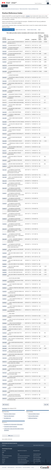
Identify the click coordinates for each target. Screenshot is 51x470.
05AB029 (4, 332)
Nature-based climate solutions (38, 445)
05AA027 (4, 83)
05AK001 (4, 41)
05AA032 (4, 53)
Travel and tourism (5, 457)
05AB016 (4, 198)
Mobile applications (11, 467)
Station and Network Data (33, 8)
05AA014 (4, 124)
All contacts (4, 450)
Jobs (2, 454)
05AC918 (4, 180)
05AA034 (4, 153)
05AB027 (4, 298)
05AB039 (4, 260)
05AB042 (4, 323)
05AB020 (4, 203)
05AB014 (4, 166)
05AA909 (4, 118)
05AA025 (4, 77)
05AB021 (4, 266)
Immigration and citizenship (7, 455)
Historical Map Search (33, 416)
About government (36, 450)
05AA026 (4, 81)
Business (3, 459)
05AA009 (4, 90)
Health (3, 462)
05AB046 (4, 274)
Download (4, 408)
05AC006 (4, 177)
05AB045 (4, 319)
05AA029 (4, 87)
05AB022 (4, 302)
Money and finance (36, 455)
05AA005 (4, 127)
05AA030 (4, 112)
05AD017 (4, 354)
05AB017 (4, 244)
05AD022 (4, 380)
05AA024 (4, 57)
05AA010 (4, 147)
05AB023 (4, 287)
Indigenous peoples (36, 459)
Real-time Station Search (9, 413)
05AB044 (4, 315)
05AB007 (4, 61)
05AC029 (4, 188)
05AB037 (4, 256)
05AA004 (4, 156)
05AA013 (4, 104)
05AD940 (4, 376)
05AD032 (4, 338)
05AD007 (4, 67)
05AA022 (4, 137)
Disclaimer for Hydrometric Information (13, 424)
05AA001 (4, 51)
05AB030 (4, 280)
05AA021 (4, 45)
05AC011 (4, 234)
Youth (34, 462)
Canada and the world (37, 454)
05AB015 (4, 270)
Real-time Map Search (9, 416)
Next (45, 404)
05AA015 (4, 133)
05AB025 (4, 306)
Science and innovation (37, 457)
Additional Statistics (32, 418)
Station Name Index (31, 29)
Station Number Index (20, 29)
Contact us (4, 445)
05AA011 (4, 150)
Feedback (12, 436)
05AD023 (4, 372)
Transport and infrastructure (22, 462)
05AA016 (4, 143)
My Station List (7, 418)
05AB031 (4, 193)
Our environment (20, 445)
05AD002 (4, 348)
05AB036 (4, 310)
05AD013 (4, 361)
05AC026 (4, 169)
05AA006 (4, 121)
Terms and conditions (26, 467)
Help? (39, 29)
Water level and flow (23, 8)
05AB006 (4, 329)
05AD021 (4, 387)
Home (3, 8)
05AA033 (4, 160)
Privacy (32, 467)
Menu (4, 6)
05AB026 (4, 291)
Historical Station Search (33, 413)
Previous (6, 404)
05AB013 (4, 164)
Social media (4, 467)
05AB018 (4, 218)
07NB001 (28, 16)
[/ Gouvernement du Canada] (9, 3)
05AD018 (4, 383)
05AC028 (4, 239)
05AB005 (4, 326)
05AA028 (4, 130)
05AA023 (4, 47)
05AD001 (4, 369)
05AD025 (4, 391)
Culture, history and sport (22, 459)
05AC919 (4, 175)
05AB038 (4, 336)
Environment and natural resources (12, 8)
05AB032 (4, 224)
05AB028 (4, 253)
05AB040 (4, 249)
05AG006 (4, 71)
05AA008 (4, 94)
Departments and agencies (22, 450)
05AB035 (4, 295)
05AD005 (4, 342)
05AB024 (4, 284)
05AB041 (4, 264)
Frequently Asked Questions (10, 426)
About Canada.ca (18, 467)
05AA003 (4, 141)
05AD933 (4, 358)
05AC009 (4, 183)
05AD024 (4, 365)
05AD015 (4, 398)
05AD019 (4, 65)
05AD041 (4, 346)
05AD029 (4, 394)
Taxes (19, 454)
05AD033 (4, 350)
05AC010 (4, 229)
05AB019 (4, 208)
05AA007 (4, 114)
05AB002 (4, 272)
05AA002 (4, 96)
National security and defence (23, 457)
